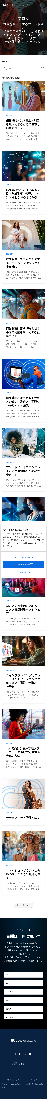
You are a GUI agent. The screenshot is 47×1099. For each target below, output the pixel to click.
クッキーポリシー (34, 1080)
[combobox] (27, 1063)
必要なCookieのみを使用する (23, 557)
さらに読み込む (24, 905)
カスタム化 (22, 572)
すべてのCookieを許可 (23, 564)
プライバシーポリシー (14, 1080)
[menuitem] (14, 1080)
